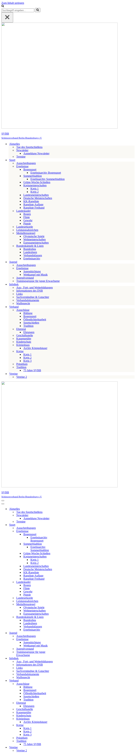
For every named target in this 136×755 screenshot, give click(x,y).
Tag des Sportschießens (29, 147)
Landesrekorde (24, 226)
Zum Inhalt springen (12, 2)
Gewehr (27, 220)
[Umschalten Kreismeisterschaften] (63, 556)
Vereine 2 (21, 376)
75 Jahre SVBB (32, 370)
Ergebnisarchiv (31, 258)
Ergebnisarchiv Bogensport (45, 172)
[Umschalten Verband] (63, 680)
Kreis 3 (27, 360)
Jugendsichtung (32, 271)
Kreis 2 (34, 191)
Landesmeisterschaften (36, 194)
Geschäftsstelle (24, 335)
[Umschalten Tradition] (63, 741)
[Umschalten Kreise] (63, 725)
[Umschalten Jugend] (63, 633)
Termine (21, 156)
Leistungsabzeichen (27, 229)
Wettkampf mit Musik (35, 274)
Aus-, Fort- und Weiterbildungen (34, 287)
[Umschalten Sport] (63, 524)
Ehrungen (28, 332)
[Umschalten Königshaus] (63, 718)
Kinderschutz (23, 341)
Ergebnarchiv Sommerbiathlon (47, 179)
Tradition (28, 325)
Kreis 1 (34, 188)
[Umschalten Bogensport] (63, 534)
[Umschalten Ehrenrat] (63, 702)
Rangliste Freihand (33, 207)
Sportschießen (31, 322)
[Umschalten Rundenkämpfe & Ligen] (63, 617)
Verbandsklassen (32, 255)
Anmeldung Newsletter (36, 153)
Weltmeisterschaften (34, 239)
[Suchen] (2, 6)
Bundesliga (29, 248)
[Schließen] (7, 17)
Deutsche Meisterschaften (37, 198)
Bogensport (29, 316)
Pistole (27, 223)
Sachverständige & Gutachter (32, 297)
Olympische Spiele (33, 236)
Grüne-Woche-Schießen (36, 182)
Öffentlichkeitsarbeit (34, 319)
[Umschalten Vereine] (63, 747)
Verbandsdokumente (27, 300)
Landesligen (30, 252)
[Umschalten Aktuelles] (63, 509)
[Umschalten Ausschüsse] (63, 683)
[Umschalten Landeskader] (63, 582)
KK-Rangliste (31, 201)
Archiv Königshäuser (35, 348)
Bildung (27, 313)
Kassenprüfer (23, 338)
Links (19, 293)
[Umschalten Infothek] (63, 658)
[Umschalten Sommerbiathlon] (63, 543)
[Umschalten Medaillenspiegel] (63, 604)
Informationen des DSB (29, 290)
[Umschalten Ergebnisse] (63, 531)
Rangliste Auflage (33, 204)
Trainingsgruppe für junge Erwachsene (38, 280)
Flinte (26, 217)
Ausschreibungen (26, 163)
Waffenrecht (23, 303)
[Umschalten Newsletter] (63, 515)
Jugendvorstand (25, 277)
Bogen (27, 214)
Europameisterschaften (36, 242)
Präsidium (21, 363)
